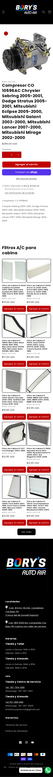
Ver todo (26, 531)
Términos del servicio (16, 725)
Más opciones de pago (26, 178)
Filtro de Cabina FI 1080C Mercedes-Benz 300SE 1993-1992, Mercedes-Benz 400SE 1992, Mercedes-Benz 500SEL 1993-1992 (13, 346)
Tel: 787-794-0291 (15, 687)
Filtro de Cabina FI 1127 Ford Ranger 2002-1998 (13, 449)
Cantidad (6, 149)
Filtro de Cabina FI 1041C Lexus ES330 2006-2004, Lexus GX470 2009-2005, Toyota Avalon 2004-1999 (37, 346)
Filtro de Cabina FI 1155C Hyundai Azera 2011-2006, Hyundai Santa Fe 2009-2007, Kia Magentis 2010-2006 (39, 452)
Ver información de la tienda (19, 193)
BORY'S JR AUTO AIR (25, 764)
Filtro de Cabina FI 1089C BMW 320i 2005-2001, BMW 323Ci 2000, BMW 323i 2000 (38, 399)
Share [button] (8, 228)
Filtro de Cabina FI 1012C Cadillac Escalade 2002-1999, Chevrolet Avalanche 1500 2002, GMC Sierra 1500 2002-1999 (14, 290)
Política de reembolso (16, 731)
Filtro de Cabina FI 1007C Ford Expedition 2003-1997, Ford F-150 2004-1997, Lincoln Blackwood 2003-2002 (38, 505)
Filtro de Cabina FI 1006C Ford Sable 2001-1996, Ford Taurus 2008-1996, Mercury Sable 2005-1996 (14, 505)
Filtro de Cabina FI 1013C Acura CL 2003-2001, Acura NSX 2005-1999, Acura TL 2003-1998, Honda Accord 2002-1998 (39, 290)
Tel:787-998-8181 (14, 702)
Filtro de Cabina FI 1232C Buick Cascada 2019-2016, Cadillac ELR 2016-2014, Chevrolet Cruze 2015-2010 (13, 400)
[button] (3, 12)
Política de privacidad (39, 767)
